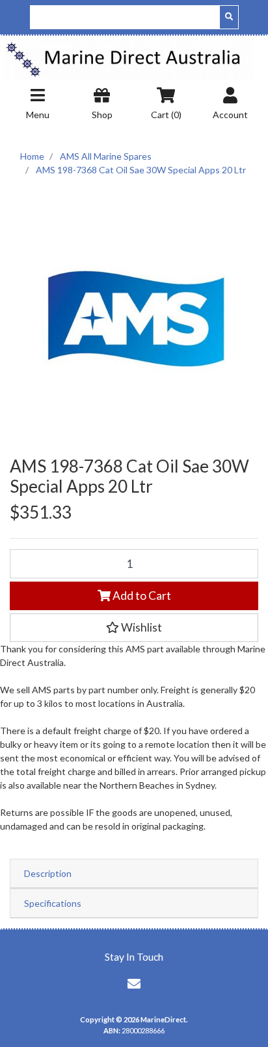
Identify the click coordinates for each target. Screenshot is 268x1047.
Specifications (52, 903)
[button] (134, 627)
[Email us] (134, 983)
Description (48, 873)
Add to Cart (141, 595)
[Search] (229, 17)
